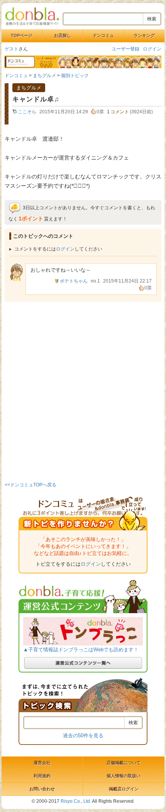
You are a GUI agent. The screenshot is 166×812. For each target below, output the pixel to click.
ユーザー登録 (125, 49)
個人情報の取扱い (124, 775)
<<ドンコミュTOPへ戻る (30, 485)
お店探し (62, 35)
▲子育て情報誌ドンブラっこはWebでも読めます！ (81, 649)
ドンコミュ (103, 35)
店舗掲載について (124, 762)
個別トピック (75, 75)
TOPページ (21, 35)
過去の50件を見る (83, 735)
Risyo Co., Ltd (75, 801)
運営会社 (42, 762)
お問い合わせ (42, 789)
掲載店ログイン (124, 789)
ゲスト (12, 49)
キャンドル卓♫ (35, 99)
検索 (151, 19)
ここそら (27, 111)
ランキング (144, 35)
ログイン (152, 49)
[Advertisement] (83, 390)
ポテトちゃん (74, 281)
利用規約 (42, 775)
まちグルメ (44, 75)
